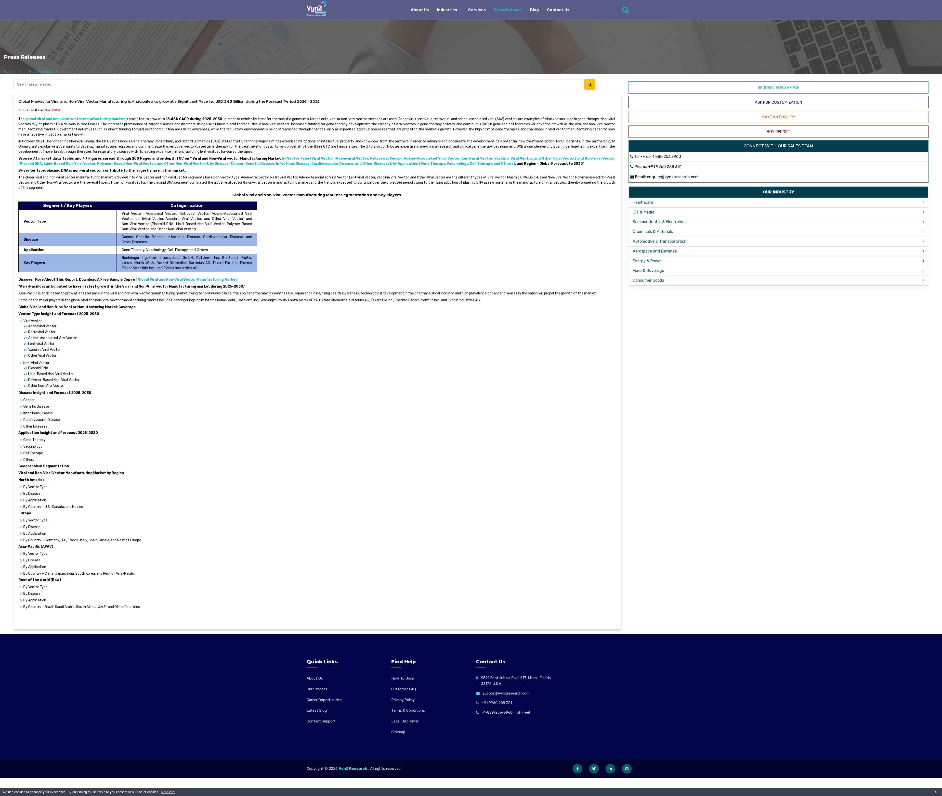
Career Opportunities (324, 700)
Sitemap (398, 732)
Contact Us (558, 9)
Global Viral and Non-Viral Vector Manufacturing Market (187, 280)
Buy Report (778, 131)
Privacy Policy (403, 700)
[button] (928, 782)
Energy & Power (647, 261)
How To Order (403, 678)
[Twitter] (594, 768)
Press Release (508, 9)
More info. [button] (168, 792)
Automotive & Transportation (660, 241)
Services (477, 9)
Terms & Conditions (408, 710)
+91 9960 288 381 (664, 166)
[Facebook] (577, 768)
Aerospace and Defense (655, 251)
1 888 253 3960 (667, 156)
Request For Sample (778, 87)
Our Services (317, 689)
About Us (420, 9)
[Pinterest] (627, 768)
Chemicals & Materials (653, 231)
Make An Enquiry (778, 117)
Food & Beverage (648, 270)
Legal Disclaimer (405, 721)
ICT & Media (643, 212)
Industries (447, 9)
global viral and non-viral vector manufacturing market (75, 119)
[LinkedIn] (610, 768)
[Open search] (625, 10)
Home (9, 71)
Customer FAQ (403, 689)
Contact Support (321, 721)
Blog (534, 9)
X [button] (936, 792)
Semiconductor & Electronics (659, 221)
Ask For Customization (778, 102)
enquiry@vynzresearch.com (673, 177)
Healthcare (643, 202)
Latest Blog (317, 710)
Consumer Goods (648, 280)
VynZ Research (353, 768)
